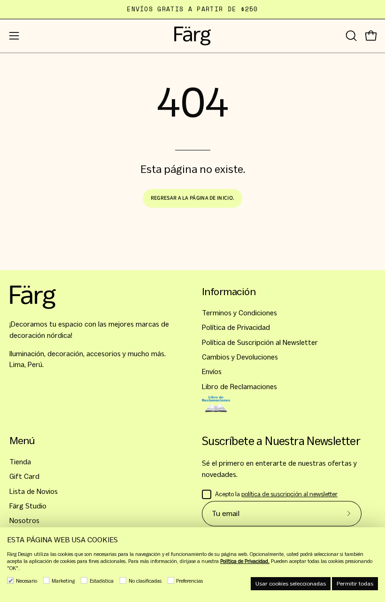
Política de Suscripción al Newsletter (260, 342)
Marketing (63, 581)
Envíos (212, 371)
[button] (350, 35)
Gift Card (24, 476)
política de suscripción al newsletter (289, 494)
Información (228, 291)
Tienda (20, 461)
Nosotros (24, 520)
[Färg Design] (192, 36)
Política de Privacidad (236, 327)
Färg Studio (27, 505)
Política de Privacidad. (245, 561)
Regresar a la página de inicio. (192, 198)
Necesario (26, 581)
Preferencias (189, 581)
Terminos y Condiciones (239, 312)
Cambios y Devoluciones (240, 356)
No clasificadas (145, 581)
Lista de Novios (33, 491)
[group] (192, 9)
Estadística (102, 581)
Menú (22, 440)
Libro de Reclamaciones (239, 386)
